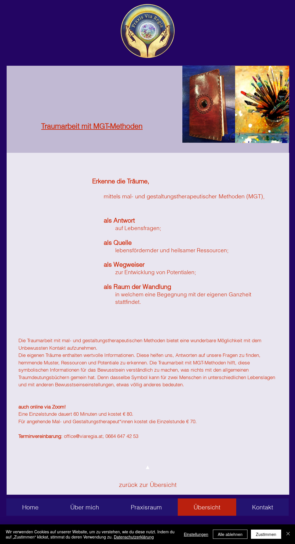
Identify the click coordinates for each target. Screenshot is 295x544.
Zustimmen (266, 534)
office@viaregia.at (83, 436)
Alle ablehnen (230, 534)
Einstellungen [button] (196, 534)
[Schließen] (288, 534)
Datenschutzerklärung (134, 537)
